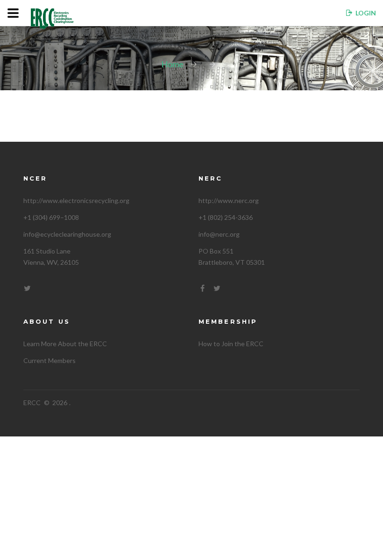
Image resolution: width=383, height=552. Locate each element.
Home (172, 64)
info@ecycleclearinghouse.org (67, 234)
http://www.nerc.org (229, 200)
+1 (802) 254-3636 (226, 217)
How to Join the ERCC (231, 344)
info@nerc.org (219, 234)
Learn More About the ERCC (65, 344)
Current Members (49, 360)
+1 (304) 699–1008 (51, 217)
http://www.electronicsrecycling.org (76, 200)
